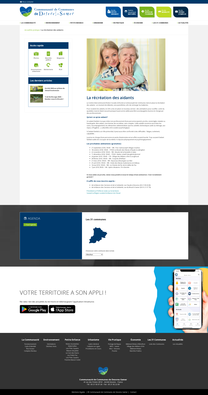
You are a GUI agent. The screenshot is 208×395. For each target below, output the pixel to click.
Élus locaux (30, 348)
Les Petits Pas (72, 355)
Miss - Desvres (114, 348)
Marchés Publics (136, 351)
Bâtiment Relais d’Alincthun (135, 344)
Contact (133, 392)
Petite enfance (76, 23)
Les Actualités (178, 344)
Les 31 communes (160, 23)
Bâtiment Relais (135, 348)
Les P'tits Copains (72, 348)
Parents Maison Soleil (72, 360)
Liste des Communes (156, 344)
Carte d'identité (30, 346)
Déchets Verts (51, 346)
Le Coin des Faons (72, 353)
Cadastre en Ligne (93, 346)
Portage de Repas (114, 344)
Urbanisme (98, 23)
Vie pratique (118, 23)
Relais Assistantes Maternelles (72, 345)
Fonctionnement (30, 344)
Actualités (183, 23)
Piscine (114, 351)
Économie (138, 23)
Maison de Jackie (72, 351)
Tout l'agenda (31, 225)
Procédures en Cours (93, 348)
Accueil (27, 30)
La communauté (28, 23)
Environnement (53, 23)
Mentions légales (78, 392)
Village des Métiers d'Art (135, 346)
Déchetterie (51, 344)
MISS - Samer (114, 346)
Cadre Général (93, 344)
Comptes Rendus (30, 351)
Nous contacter (27, 2)
